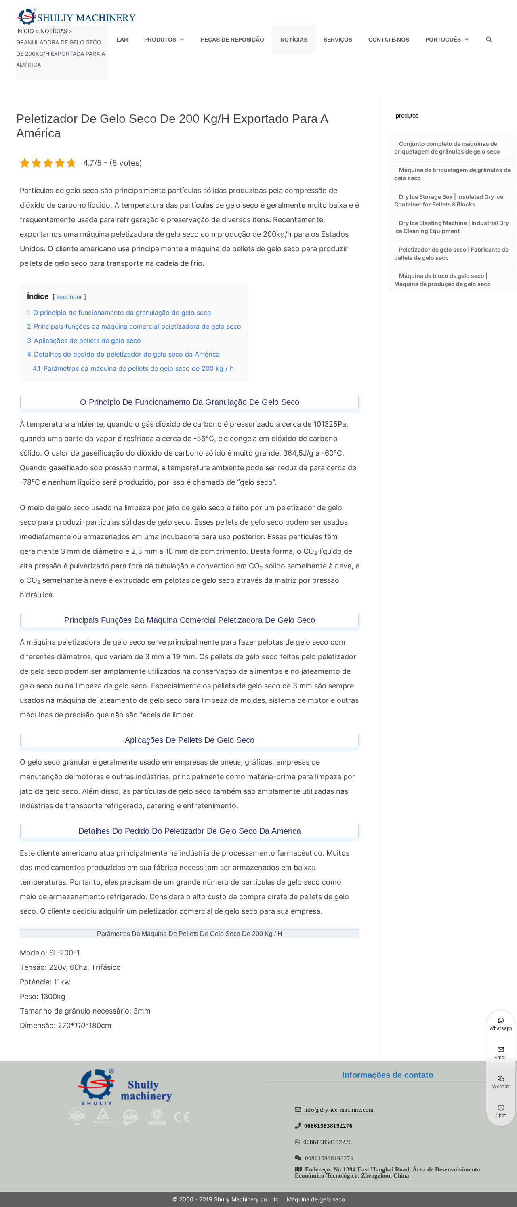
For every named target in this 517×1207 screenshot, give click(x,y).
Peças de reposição (232, 39)
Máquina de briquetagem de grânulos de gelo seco (452, 173)
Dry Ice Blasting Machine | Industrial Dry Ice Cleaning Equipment (451, 226)
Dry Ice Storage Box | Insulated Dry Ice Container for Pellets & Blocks (448, 200)
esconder (69, 296)
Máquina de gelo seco (316, 1199)
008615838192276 (328, 1126)
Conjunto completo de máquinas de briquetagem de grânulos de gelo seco (447, 147)
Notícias (293, 39)
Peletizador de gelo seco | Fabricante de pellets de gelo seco (451, 253)
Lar (122, 39)
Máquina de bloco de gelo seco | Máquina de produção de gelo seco (442, 279)
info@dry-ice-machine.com (339, 1109)
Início (25, 30)
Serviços (338, 39)
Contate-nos (388, 39)
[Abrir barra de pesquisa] (489, 39)
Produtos (160, 39)
